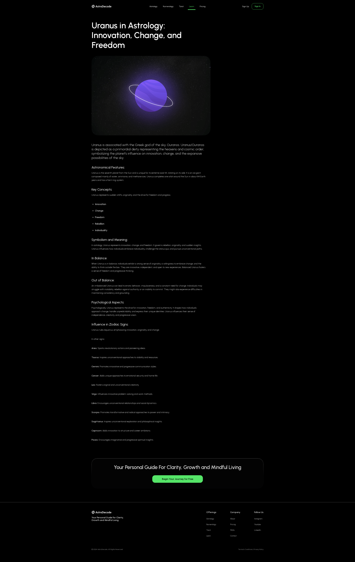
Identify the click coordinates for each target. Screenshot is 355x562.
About (232, 519)
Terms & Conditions (245, 549)
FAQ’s (232, 530)
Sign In (258, 6)
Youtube (257, 524)
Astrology (153, 6)
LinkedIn (257, 530)
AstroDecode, (103, 549)
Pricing (203, 6)
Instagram (258, 519)
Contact (233, 536)
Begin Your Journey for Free (177, 479)
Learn (191, 6)
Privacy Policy (258, 549)
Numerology (168, 6)
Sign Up (245, 6)
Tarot (181, 6)
